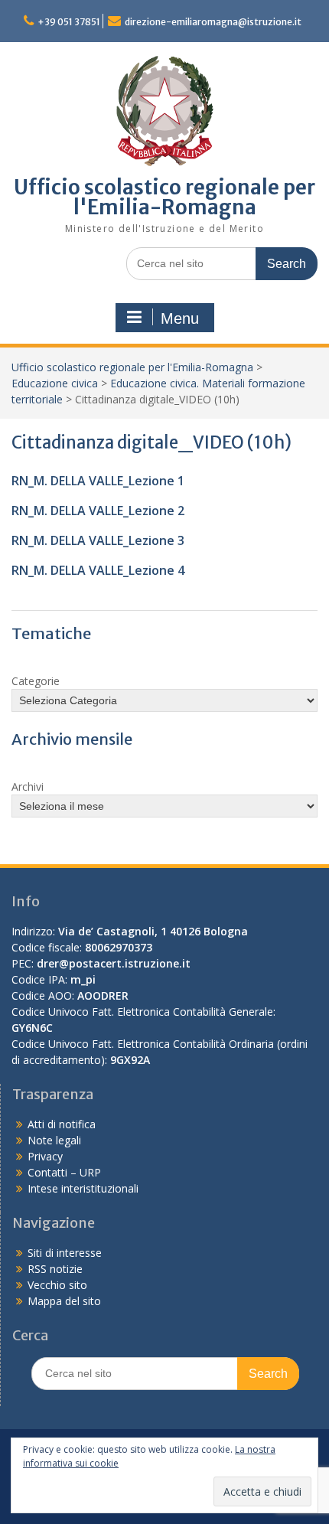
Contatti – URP (64, 1172)
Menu (180, 318)
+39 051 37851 (68, 22)
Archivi (27, 786)
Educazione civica (54, 383)
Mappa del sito (64, 1301)
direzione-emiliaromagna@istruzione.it (213, 22)
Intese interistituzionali (83, 1188)
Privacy (45, 1156)
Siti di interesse (65, 1252)
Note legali (54, 1140)
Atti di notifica (62, 1124)
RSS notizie (55, 1268)
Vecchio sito (57, 1285)
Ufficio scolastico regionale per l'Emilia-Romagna (164, 197)
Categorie (35, 681)
